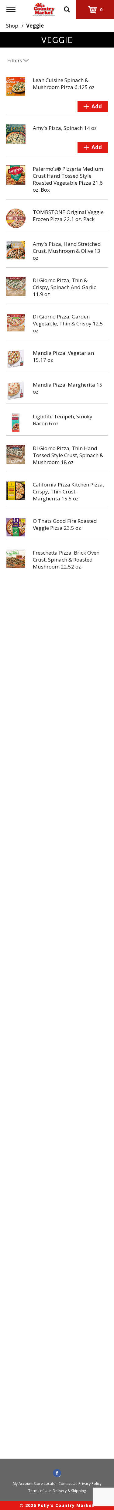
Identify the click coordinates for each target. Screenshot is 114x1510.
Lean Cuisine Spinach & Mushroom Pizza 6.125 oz (64, 84)
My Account (23, 1483)
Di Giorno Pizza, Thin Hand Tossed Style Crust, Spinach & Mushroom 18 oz (68, 455)
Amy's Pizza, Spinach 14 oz (65, 127)
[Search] (67, 6)
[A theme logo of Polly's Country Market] (43, 8)
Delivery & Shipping (69, 1490)
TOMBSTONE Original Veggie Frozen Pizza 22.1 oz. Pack (68, 216)
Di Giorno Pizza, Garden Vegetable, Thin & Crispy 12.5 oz (68, 323)
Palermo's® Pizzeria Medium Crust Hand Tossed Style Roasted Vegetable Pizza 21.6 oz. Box (68, 179)
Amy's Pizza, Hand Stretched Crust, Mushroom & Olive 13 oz (67, 250)
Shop (12, 25)
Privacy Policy (90, 1483)
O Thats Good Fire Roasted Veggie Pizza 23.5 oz (65, 524)
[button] (93, 106)
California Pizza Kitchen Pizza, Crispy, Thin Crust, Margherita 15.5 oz (68, 491)
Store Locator (45, 1483)
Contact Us (67, 1483)
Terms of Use (39, 1490)
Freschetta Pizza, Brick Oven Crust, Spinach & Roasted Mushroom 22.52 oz (66, 559)
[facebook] (57, 1473)
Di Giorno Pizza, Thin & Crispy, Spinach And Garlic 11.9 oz (64, 287)
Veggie (35, 25)
